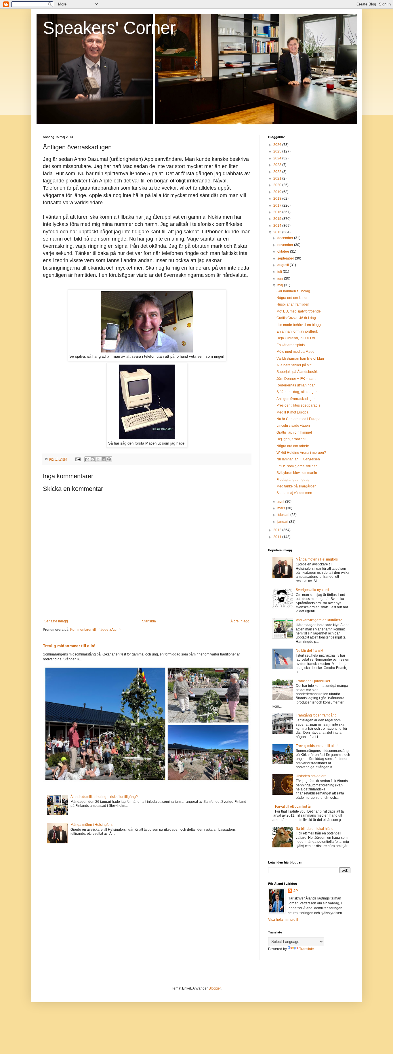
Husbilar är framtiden (292, 304)
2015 (277, 219)
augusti (283, 265)
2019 (277, 192)
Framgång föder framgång (316, 715)
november (285, 245)
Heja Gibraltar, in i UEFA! (295, 338)
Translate (306, 949)
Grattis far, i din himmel (294, 432)
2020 (277, 185)
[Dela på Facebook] (103, 459)
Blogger (215, 988)
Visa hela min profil (283, 920)
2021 (277, 178)
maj (280, 285)
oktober (283, 251)
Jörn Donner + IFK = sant (295, 379)
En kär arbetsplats (290, 345)
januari (283, 522)
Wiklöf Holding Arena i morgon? (301, 453)
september (286, 258)
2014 (277, 226)
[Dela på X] (98, 459)
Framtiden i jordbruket (313, 681)
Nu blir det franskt (309, 651)
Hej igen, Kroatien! (291, 439)
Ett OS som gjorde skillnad (297, 466)
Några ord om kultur (292, 298)
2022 (277, 172)
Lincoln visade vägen (293, 426)
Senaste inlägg (56, 621)
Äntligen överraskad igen (296, 399)
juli (280, 272)
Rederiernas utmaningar (295, 385)
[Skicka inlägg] (77, 459)
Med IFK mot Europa (292, 412)
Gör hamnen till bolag (293, 291)
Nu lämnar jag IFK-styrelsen (298, 459)
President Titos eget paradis (298, 405)
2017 (277, 205)
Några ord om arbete (292, 446)
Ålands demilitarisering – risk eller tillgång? (104, 797)
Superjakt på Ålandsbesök (297, 372)
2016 (277, 212)
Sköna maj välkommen (294, 493)
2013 (277, 232)
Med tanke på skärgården (296, 486)
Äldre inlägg (239, 621)
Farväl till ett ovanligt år (293, 807)
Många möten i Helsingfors (91, 825)
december (285, 238)
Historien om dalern (311, 776)
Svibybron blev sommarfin (296, 473)
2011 (277, 537)
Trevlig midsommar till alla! (69, 645)
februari (283, 515)
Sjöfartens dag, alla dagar (296, 392)
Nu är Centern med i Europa (298, 419)
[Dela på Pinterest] (109, 459)
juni (280, 279)
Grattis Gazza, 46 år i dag (296, 318)
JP (295, 891)
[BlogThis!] (93, 459)
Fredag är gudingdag (293, 480)
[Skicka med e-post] (87, 459)
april (281, 502)
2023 (277, 165)
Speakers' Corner (109, 27)
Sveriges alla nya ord (312, 590)
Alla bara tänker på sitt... (295, 365)
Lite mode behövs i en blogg (298, 325)
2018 (277, 199)
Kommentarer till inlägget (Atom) (95, 630)
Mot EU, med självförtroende (298, 311)
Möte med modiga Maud (295, 352)
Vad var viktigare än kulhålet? (319, 620)
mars (281, 508)
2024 (277, 158)
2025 (277, 151)
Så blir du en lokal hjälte (314, 829)
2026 (277, 145)
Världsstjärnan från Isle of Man (300, 359)
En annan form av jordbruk (297, 331)
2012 (277, 530)
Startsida (149, 621)
